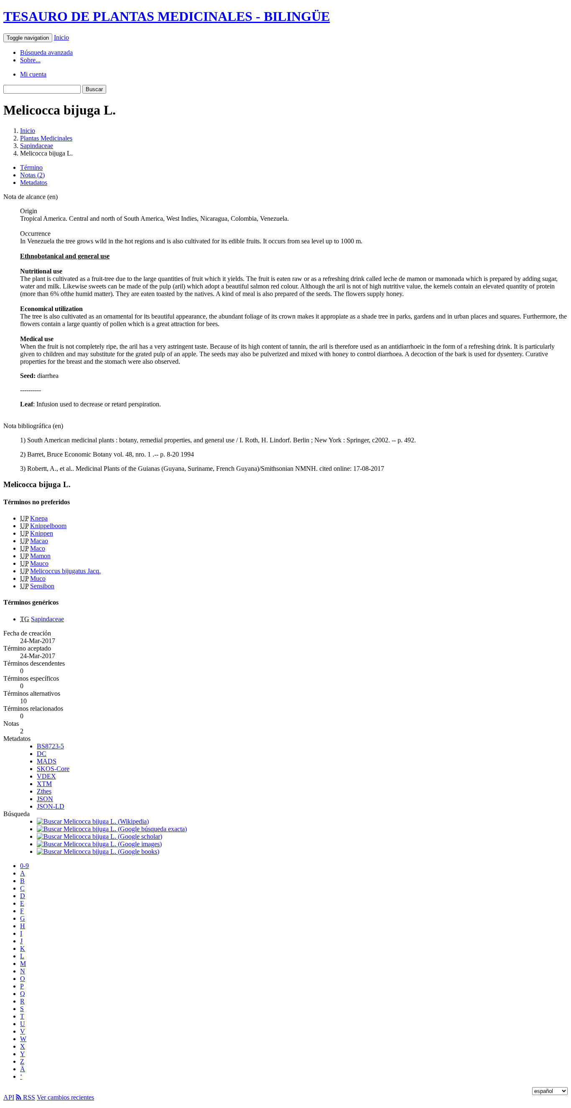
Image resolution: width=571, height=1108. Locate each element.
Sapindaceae (36, 145)
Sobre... (30, 60)
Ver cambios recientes (65, 1097)
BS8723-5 (50, 746)
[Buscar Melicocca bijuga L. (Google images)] (99, 844)
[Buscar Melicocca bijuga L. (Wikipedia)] (93, 821)
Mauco (39, 563)
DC (41, 753)
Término (31, 167)
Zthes (44, 791)
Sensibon (42, 586)
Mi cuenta (33, 74)
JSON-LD (50, 806)
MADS (46, 761)
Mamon (40, 555)
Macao (39, 540)
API (8, 1097)
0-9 (24, 865)
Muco (38, 578)
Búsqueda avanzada (46, 52)
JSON (45, 798)
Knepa (39, 518)
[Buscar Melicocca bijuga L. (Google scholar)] (99, 836)
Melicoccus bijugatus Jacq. (65, 570)
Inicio (61, 37)
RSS (28, 1097)
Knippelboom (48, 525)
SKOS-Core (53, 768)
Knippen (41, 533)
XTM (44, 783)
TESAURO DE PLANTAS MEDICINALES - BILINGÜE (166, 16)
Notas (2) (32, 175)
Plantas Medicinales (46, 138)
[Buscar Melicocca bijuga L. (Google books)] (98, 851)
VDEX (46, 776)
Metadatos (33, 182)
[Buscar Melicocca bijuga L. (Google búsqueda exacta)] (112, 828)
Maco (37, 548)
